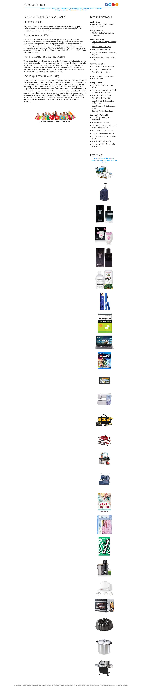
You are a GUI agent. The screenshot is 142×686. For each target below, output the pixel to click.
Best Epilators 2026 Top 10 (101, 47)
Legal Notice (124, 685)
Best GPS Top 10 (98, 79)
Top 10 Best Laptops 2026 (101, 69)
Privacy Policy (116, 685)
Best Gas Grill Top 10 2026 (101, 141)
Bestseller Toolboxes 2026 (101, 95)
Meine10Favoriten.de (62, 121)
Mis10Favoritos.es (46, 121)
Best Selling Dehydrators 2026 (103, 130)
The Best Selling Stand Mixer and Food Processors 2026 (104, 126)
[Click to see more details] (104, 172)
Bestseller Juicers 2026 (100, 123)
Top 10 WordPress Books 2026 (103, 66)
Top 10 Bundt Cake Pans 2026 (103, 133)
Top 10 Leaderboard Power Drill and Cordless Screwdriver (104, 91)
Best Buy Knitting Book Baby (102, 111)
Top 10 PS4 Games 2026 (100, 72)
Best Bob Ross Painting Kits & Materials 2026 (102, 25)
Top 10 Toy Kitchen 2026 (101, 98)
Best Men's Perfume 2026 (101, 50)
